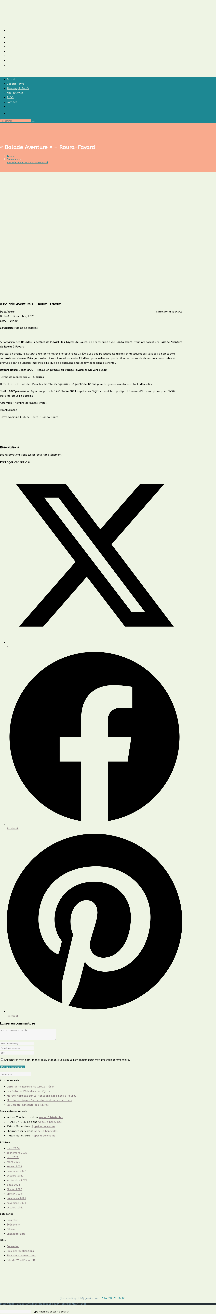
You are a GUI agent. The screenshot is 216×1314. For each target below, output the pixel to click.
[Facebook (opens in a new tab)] (8, 30)
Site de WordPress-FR (21, 1260)
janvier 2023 (14, 1166)
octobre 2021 (15, 1207)
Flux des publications (20, 1251)
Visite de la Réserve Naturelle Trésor (30, 1086)
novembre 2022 (16, 1171)
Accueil (11, 79)
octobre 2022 (15, 1175)
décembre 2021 (16, 1198)
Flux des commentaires (21, 1255)
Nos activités (15, 92)
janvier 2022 (14, 1193)
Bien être (12, 1220)
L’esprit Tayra (16, 83)
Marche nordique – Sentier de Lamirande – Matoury (39, 1100)
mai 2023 (13, 1157)
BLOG (10, 97)
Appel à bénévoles (51, 1117)
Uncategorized (16, 1233)
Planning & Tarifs (18, 88)
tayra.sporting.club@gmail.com (78, 1298)
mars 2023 (13, 1161)
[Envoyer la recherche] (33, 121)
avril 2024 (13, 1148)
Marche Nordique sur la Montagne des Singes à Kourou (41, 1095)
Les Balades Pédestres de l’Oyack (28, 1091)
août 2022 (13, 1184)
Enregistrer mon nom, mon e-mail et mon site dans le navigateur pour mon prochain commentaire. (67, 1059)
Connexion (13, 1246)
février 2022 (14, 1189)
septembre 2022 (17, 1180)
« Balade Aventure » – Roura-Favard (27, 162)
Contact (12, 102)
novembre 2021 (16, 1203)
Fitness (11, 1229)
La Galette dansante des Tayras (28, 1104)
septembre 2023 (17, 1152)
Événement (13, 1224)
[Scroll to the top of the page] (1, 1307)
